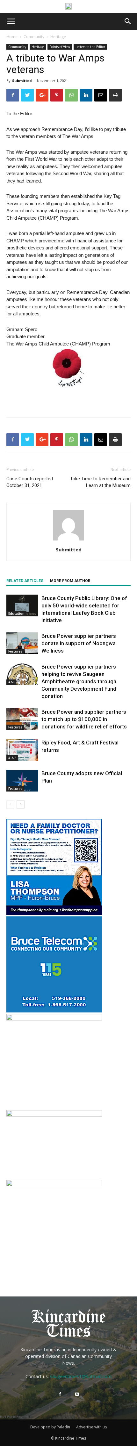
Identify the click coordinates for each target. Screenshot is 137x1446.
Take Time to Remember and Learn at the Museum (100, 482)
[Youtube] (77, 1394)
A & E (12, 758)
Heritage (58, 36)
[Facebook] (60, 1394)
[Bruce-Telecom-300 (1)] (54, 1011)
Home (12, 36)
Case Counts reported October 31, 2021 (29, 482)
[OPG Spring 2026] (54, 1185)
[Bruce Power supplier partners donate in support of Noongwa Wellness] (22, 643)
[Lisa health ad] (54, 913)
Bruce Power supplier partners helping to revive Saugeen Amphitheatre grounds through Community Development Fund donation (78, 681)
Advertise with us (91, 1427)
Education (16, 613)
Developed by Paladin (50, 1427)
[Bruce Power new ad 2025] (68, 6)
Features (15, 651)
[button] (128, 21)
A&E (11, 682)
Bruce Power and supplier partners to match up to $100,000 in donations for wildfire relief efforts (84, 719)
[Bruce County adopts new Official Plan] (22, 781)
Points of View (59, 47)
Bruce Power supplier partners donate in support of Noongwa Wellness (78, 643)
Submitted (22, 80)
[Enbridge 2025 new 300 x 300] (54, 1019)
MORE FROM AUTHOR (70, 581)
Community (34, 36)
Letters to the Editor (90, 47)
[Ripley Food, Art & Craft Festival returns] (22, 750)
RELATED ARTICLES (24, 581)
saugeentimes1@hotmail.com (81, 1376)
